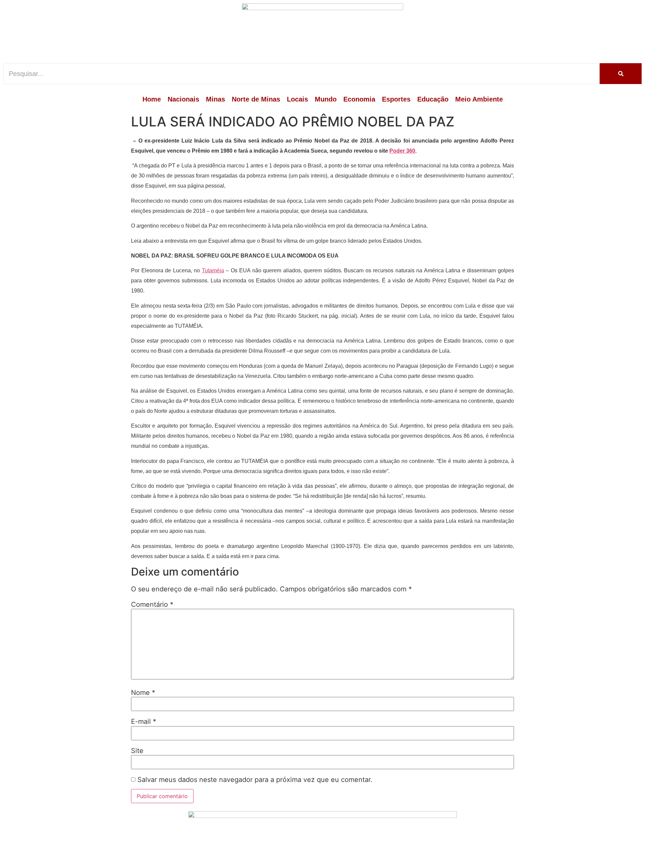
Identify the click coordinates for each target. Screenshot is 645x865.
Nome (143, 692)
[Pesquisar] (621, 73)
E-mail (143, 721)
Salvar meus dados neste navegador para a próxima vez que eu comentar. (255, 779)
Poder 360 (402, 151)
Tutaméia (213, 270)
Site (137, 750)
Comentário (152, 604)
